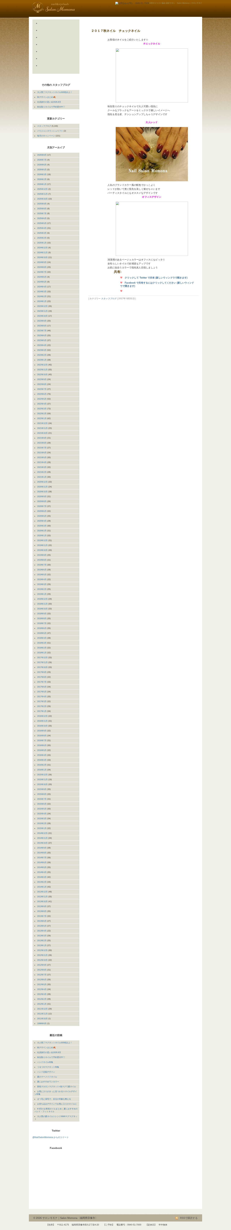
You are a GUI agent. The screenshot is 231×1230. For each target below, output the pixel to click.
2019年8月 (42, 560)
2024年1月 (42, 301)
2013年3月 (42, 936)
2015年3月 (42, 818)
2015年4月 (42, 814)
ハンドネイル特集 (45, 1062)
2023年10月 (42, 316)
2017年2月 (42, 706)
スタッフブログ (109, 298)
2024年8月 (42, 267)
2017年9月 (42, 672)
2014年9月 (42, 848)
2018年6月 (42, 628)
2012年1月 (42, 1004)
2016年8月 (42, 735)
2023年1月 (42, 360)
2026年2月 (42, 179)
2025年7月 (42, 213)
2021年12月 (42, 423)
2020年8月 (42, 501)
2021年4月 (42, 462)
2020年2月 (42, 531)
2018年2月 (42, 648)
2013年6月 (42, 921)
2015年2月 (42, 823)
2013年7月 (42, 916)
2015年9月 (42, 789)
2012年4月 (42, 989)
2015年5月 (42, 809)
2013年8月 (42, 911)
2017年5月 (42, 692)
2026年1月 (42, 184)
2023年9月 (42, 321)
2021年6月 (42, 452)
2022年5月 (42, 399)
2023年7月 (42, 330)
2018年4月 (42, 638)
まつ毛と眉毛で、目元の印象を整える (54, 1099)
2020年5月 (42, 516)
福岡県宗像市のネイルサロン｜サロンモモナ (62, 7)
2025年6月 (42, 218)
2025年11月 (42, 194)
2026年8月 (42, 155)
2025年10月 (42, 199)
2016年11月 (42, 721)
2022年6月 (42, 394)
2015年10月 (42, 784)
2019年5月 (42, 574)
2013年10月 (42, 901)
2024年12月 (42, 248)
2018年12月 (42, 599)
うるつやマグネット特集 (48, 1067)
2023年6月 (42, 335)
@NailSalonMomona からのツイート (50, 1137)
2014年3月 (42, 877)
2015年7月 (42, 799)
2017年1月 (42, 711)
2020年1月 (42, 535)
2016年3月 (42, 760)
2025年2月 (42, 238)
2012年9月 (42, 965)
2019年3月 (42, 584)
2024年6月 (42, 277)
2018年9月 (42, 613)
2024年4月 (42, 287)
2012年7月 (42, 975)
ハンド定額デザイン (46, 1072)
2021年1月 (42, 477)
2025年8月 (42, 208)
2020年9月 (42, 496)
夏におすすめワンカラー (48, 1082)
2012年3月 (42, 994)
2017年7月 (42, 682)
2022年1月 (42, 418)
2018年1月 (42, 653)
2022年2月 (42, 413)
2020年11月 (42, 487)
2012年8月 (42, 970)
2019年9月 (42, 555)
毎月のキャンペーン (46, 136)
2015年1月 (42, 828)
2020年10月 (42, 491)
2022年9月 (42, 379)
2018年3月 (42, 643)
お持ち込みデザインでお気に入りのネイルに (57, 1104)
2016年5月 (42, 750)
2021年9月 (42, 438)
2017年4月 (42, 696)
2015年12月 (42, 774)
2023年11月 (42, 311)
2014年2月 (42, 882)
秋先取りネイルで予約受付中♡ (51, 107)
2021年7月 (42, 448)
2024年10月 (42, 257)
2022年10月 (42, 374)
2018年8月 (42, 618)
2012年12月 (42, 950)
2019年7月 (42, 565)
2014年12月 (42, 833)
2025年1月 (42, 243)
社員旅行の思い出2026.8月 (49, 102)
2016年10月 (42, 726)
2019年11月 (42, 545)
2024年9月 (42, 262)
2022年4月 (42, 404)
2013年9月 (42, 906)
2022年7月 (42, 389)
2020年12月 (42, 482)
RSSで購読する (188, 1217)
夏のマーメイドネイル (47, 1077)
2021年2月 (42, 472)
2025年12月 (42, 189)
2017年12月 (42, 657)
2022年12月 (42, 365)
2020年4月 (42, 521)
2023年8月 (42, 326)
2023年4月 (42, 345)
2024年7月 (42, 272)
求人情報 (52, 70)
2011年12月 (42, 1009)
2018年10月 (42, 609)
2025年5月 (42, 223)
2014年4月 (42, 872)
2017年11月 (42, 662)
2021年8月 (42, 443)
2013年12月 (42, 892)
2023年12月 (42, 306)
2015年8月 (42, 794)
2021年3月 (42, 467)
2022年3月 (42, 409)
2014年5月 (42, 867)
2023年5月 (42, 340)
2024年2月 (42, 296)
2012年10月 (42, 960)
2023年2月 (42, 355)
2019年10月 (42, 550)
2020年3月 (42, 526)
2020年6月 (42, 511)
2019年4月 (42, 579)
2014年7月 (42, 857)
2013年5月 (42, 926)
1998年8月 (42, 1023)
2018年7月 (42, 623)
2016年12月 (42, 716)
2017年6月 (42, 687)
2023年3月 (42, 350)
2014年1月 (42, 887)
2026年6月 (42, 165)
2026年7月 (42, 160)
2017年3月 (42, 701)
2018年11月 (42, 604)
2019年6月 (42, 570)
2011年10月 (42, 1018)
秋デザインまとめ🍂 (46, 97)
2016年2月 (42, 765)
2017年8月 (42, 677)
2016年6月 (42, 745)
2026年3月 (42, 174)
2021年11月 (42, 428)
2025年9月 (42, 204)
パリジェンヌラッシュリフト (50, 131)
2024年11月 (42, 252)
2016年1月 (42, 770)
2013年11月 (42, 896)
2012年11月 (42, 955)
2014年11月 (42, 838)
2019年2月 (42, 589)
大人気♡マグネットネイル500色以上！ (54, 92)
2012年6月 (42, 979)
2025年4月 (42, 228)
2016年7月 (42, 740)
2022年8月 (42, 384)
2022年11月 (42, 369)
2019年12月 (42, 540)
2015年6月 (42, 804)
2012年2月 (42, 999)
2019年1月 (42, 594)
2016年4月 (42, 755)
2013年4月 (42, 931)
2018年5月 (42, 633)
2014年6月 (42, 862)
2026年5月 (42, 169)
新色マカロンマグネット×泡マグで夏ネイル (56, 1086)
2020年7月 (42, 506)
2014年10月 (42, 843)
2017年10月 (42, 667)
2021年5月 (42, 457)
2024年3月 (42, 291)
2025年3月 (42, 233)
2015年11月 (42, 779)
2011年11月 (42, 1014)
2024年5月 (42, 282)
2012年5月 (42, 984)
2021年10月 (42, 433)
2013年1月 (42, 945)
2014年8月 (42, 853)
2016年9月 (42, 731)
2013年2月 (42, 940)
